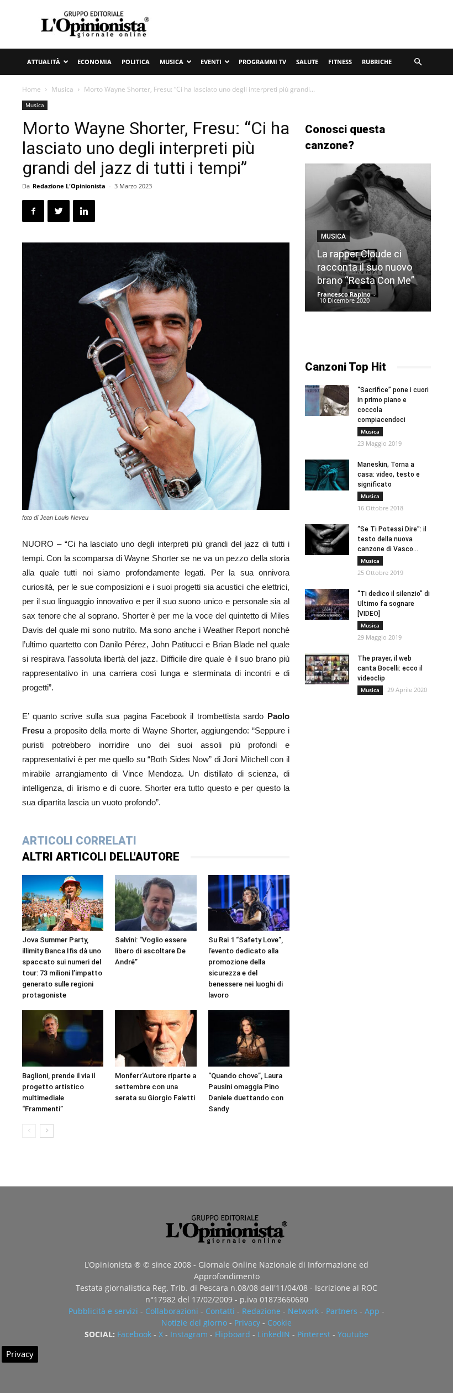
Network (303, 1311)
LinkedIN (273, 1334)
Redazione (261, 1311)
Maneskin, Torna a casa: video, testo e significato (388, 474)
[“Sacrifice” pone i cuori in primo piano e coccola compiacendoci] (327, 400)
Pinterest (313, 1334)
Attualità (43, 61)
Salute (307, 61)
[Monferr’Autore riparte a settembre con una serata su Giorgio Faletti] (155, 1038)
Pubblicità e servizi (103, 1311)
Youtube (353, 1334)
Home (31, 89)
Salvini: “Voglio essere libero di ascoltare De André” (151, 951)
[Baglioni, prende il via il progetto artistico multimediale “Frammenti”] (62, 1038)
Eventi (211, 61)
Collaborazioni (171, 1311)
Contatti (220, 1311)
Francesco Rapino (344, 294)
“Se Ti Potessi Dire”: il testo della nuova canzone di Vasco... (391, 539)
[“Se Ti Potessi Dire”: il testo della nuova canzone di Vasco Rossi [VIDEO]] (327, 539)
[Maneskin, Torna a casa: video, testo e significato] (327, 475)
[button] (417, 62)
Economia (94, 61)
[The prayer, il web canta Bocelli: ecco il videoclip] (327, 668)
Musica (171, 61)
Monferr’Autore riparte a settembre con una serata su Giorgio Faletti (155, 1087)
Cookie (279, 1322)
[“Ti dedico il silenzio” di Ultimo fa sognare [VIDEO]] (327, 604)
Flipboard (232, 1334)
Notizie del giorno (194, 1322)
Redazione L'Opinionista (69, 186)
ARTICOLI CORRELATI (79, 840)
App (372, 1311)
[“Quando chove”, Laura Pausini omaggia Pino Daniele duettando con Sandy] (248, 1038)
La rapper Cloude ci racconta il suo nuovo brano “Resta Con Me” (365, 267)
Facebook (134, 1334)
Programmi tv (262, 61)
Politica (136, 61)
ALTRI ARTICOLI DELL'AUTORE (101, 856)
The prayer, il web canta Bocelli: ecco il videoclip (390, 668)
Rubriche (377, 61)
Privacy (247, 1322)
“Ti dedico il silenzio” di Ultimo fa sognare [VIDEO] (393, 604)
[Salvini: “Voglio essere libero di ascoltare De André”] (155, 903)
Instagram (189, 1334)
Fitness (340, 61)
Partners (341, 1311)
